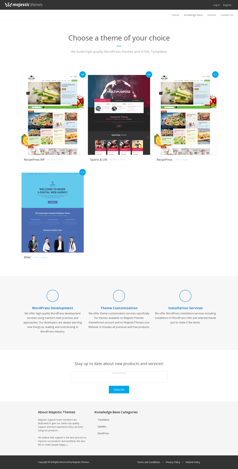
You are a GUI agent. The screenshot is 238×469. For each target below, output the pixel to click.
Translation (103, 419)
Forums (212, 15)
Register (227, 4)
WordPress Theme (55, 159)
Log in (216, 4)
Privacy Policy (173, 462)
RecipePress (164, 159)
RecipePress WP (34, 159)
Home (175, 15)
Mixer (27, 257)
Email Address (119, 372)
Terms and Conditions (148, 462)
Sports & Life (98, 159)
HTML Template (182, 159)
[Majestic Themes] (23, 4)
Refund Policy (193, 462)
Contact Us (227, 15)
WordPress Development (52, 308)
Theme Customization (119, 308)
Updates (102, 426)
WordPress (103, 433)
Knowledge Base (193, 15)
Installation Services (185, 308)
